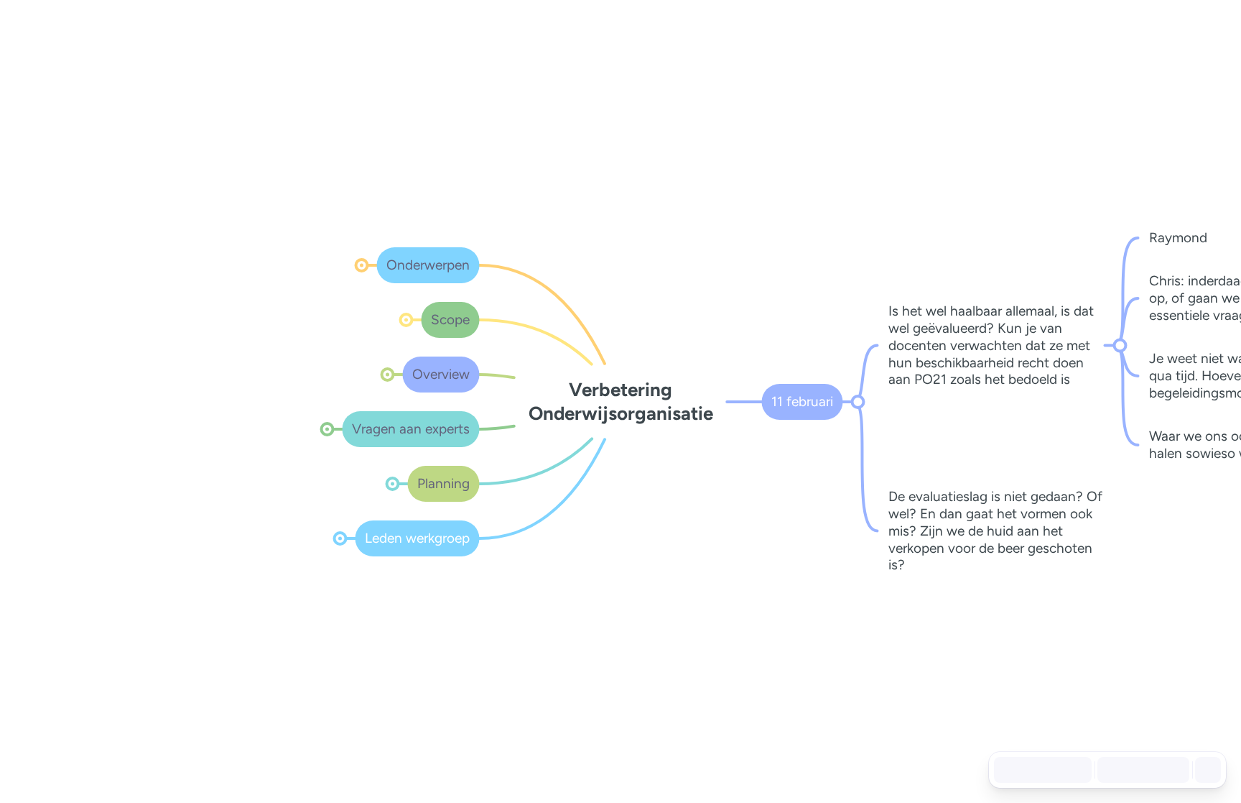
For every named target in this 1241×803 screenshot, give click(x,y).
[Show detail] (1206, 770)
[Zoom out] (1108, 770)
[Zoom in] (1172, 770)
